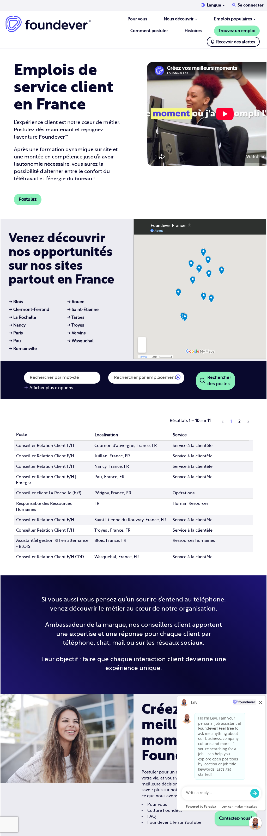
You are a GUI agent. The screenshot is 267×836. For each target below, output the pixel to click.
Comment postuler (149, 31)
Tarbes (75, 317)
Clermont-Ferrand (29, 310)
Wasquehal (80, 341)
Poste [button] (21, 435)
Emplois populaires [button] (233, 19)
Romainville (23, 349)
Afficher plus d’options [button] (51, 388)
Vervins (76, 333)
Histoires (193, 31)
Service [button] (180, 435)
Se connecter (251, 5)
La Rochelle (22, 317)
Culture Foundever (165, 810)
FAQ (151, 816)
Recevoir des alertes (235, 42)
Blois (16, 302)
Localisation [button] (106, 435)
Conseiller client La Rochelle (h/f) (48, 493)
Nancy (17, 325)
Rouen (75, 302)
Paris (16, 333)
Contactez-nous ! (235, 818)
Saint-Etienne (83, 310)
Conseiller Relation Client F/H (45, 446)
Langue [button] (214, 5)
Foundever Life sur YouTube (174, 822)
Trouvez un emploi (237, 31)
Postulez (28, 199)
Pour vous (137, 19)
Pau (15, 341)
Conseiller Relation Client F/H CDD (50, 557)
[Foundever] (48, 24)
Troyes (75, 325)
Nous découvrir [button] (179, 19)
